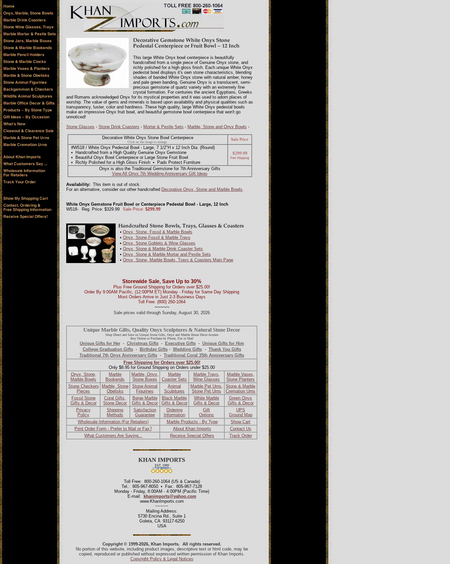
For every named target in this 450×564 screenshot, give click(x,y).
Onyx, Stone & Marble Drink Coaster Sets (163, 248)
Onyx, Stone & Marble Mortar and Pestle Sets (167, 254)
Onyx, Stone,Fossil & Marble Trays (156, 237)
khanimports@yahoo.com (170, 496)
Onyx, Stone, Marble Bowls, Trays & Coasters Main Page (178, 259)
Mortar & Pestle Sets (163, 126)
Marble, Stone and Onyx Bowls (217, 126)
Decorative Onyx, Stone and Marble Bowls (201, 189)
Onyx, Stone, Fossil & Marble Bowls (157, 231)
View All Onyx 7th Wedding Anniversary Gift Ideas (160, 173)
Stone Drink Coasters (118, 126)
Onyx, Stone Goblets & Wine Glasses (159, 243)
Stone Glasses (80, 126)
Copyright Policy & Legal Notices (161, 558)
